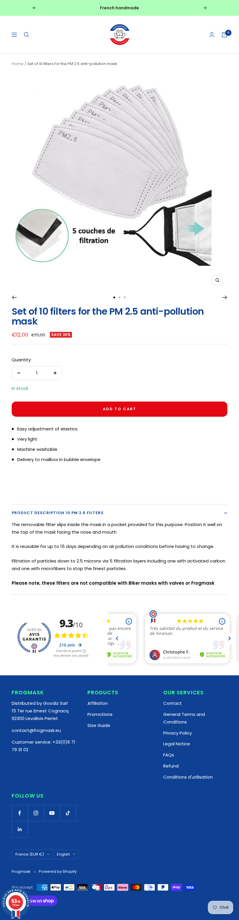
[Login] (212, 34)
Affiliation (97, 703)
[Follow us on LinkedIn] (20, 829)
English (63, 854)
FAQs (168, 755)
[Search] (26, 34)
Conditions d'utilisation (188, 777)
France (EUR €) (29, 854)
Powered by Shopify (58, 871)
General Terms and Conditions (184, 718)
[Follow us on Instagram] (36, 813)
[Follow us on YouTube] (52, 813)
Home (17, 63)
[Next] (224, 297)
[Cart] (224, 34)
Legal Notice (176, 744)
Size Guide (98, 725)
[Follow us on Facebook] (20, 813)
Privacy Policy (177, 733)
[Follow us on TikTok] (68, 813)
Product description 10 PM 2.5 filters (58, 513)
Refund (171, 766)
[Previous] (14, 297)
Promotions (100, 714)
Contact (172, 703)
